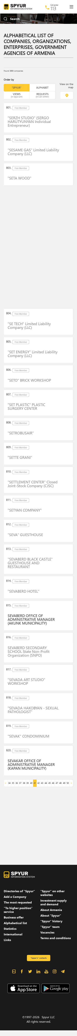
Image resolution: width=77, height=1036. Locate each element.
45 (49, 783)
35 (13, 783)
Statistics (10, 929)
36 (17, 783)
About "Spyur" (50, 915)
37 (20, 783)
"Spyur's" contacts (38, 958)
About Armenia (51, 910)
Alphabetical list (15, 923)
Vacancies (47, 932)
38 (24, 783)
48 (60, 783)
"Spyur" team (50, 927)
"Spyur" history (51, 921)
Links (7, 940)
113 (53, 8)
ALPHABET (42, 87)
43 (42, 783)
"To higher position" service (18, 910)
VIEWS (16, 95)
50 (68, 783)
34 (9, 783)
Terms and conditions (55, 938)
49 (64, 783)
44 (46, 783)
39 (27, 783)
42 (38, 783)
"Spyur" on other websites (52, 893)
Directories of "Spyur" (19, 891)
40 (31, 783)
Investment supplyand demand (53, 902)
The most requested (18, 902)
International (13, 934)
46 (53, 783)
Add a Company (15, 897)
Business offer (14, 917)
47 (57, 783)
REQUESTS (42, 95)
